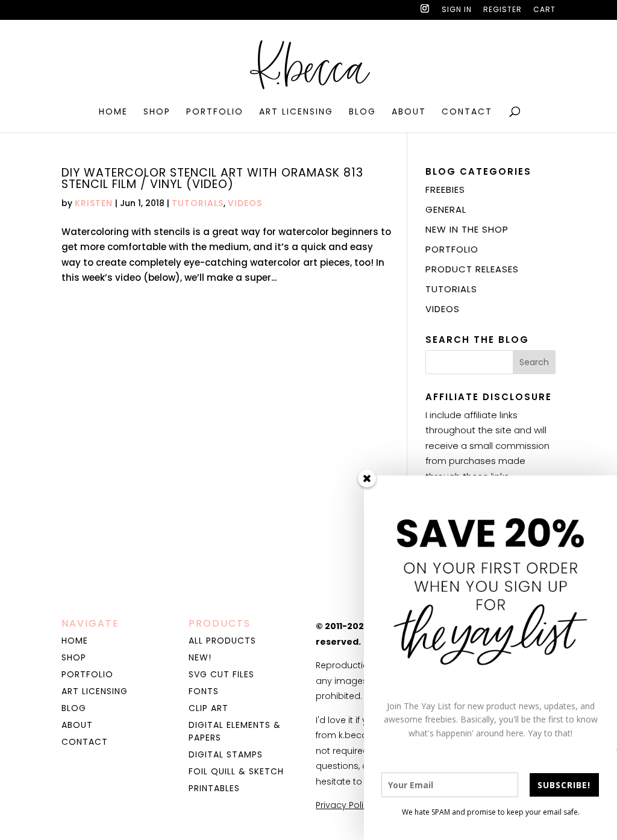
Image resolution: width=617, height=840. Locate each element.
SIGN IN (457, 10)
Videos (245, 203)
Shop (157, 112)
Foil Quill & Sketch (236, 771)
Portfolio (214, 112)
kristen (94, 203)
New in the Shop (467, 229)
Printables (214, 788)
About (409, 112)
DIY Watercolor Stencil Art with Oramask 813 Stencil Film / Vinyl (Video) (212, 178)
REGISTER (502, 10)
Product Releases (472, 269)
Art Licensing (296, 112)
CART (544, 10)
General (445, 209)
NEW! (200, 657)
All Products (222, 641)
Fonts (204, 691)
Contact (467, 112)
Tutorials (198, 203)
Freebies (445, 189)
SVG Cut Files (221, 674)
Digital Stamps (226, 754)
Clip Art (208, 708)
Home (113, 112)
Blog (362, 112)
